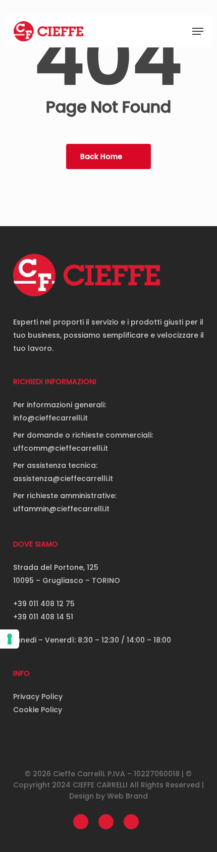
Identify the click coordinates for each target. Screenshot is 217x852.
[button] (197, 31)
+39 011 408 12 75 (44, 604)
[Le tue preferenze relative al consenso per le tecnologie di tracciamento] (9, 639)
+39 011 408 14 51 (43, 617)
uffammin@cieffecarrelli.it (61, 509)
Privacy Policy (38, 696)
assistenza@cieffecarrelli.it (63, 478)
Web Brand (127, 796)
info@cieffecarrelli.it (50, 418)
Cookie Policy (37, 710)
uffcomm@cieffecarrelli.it (60, 448)
